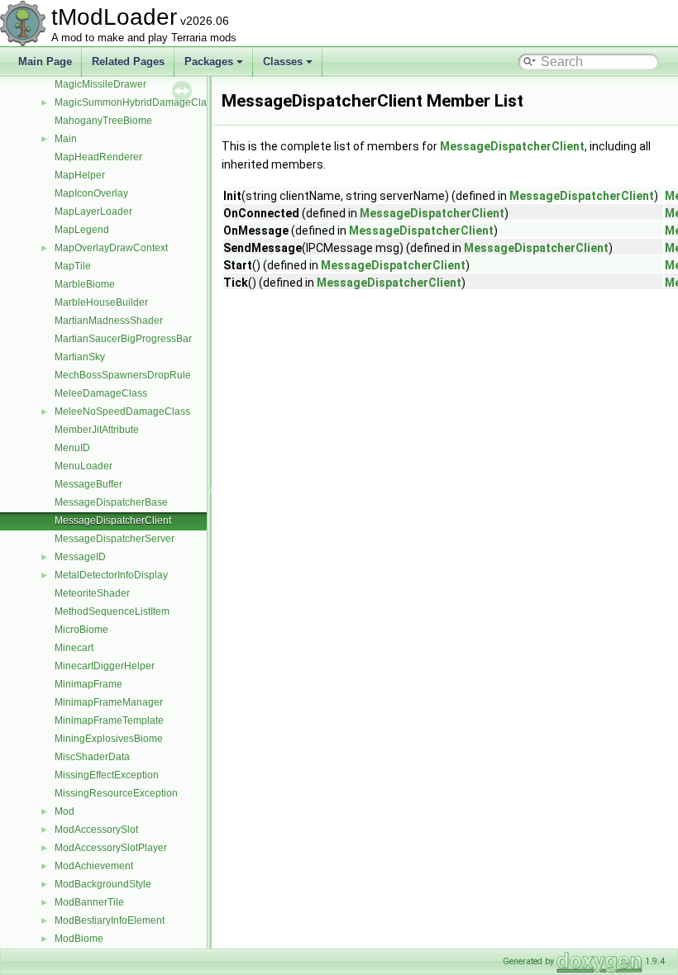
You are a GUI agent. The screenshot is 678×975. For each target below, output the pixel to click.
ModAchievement (94, 866)
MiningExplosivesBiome (109, 738)
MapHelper (80, 175)
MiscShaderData (92, 757)
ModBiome (79, 938)
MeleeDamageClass (101, 393)
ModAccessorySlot (96, 829)
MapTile (73, 266)
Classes (283, 61)
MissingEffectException (107, 775)
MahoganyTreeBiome (103, 120)
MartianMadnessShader (109, 320)
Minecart (74, 648)
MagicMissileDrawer (100, 84)
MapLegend (82, 229)
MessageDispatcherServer (114, 539)
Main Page (45, 61)
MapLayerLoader (93, 211)
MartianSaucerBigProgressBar (123, 339)
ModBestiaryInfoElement (110, 920)
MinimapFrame (88, 684)
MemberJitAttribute (97, 429)
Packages (208, 61)
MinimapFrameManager (109, 702)
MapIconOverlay (91, 193)
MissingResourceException (116, 793)
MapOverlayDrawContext (111, 248)
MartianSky (80, 357)
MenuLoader (83, 466)
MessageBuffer (88, 484)
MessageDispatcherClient (113, 520)
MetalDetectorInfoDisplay (111, 575)
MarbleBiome (85, 284)
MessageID (80, 557)
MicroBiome (81, 629)
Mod (64, 811)
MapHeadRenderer (98, 157)
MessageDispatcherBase (111, 502)
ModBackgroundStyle (103, 884)
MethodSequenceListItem (112, 611)
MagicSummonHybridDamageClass (136, 102)
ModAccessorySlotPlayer (111, 848)
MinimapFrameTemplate (109, 720)
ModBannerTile (89, 902)
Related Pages (128, 61)
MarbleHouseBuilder (101, 302)
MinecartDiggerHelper (105, 666)
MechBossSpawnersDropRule (123, 375)
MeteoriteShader (92, 593)
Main (66, 139)
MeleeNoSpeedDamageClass (122, 411)
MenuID (72, 448)
